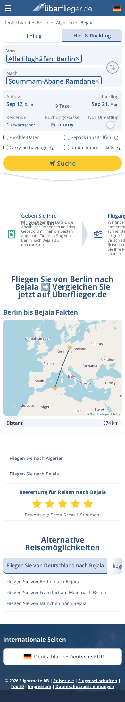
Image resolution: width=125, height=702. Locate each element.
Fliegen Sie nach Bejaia (34, 474)
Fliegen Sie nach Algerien (37, 458)
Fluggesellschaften (97, 680)
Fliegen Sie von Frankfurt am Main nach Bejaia (56, 592)
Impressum (39, 686)
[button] (8, 9)
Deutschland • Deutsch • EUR (69, 656)
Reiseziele (63, 680)
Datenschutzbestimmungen (84, 686)
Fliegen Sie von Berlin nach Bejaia (42, 581)
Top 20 (17, 686)
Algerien (65, 23)
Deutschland (16, 23)
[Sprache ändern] (116, 8)
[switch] (112, 67)
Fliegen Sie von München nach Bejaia (46, 603)
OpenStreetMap (98, 414)
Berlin (43, 23)
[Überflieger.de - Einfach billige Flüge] (62, 8)
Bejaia (87, 23)
